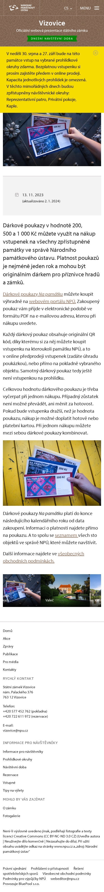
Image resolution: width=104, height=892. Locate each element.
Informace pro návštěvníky (23, 751)
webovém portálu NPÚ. (52, 301)
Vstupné (9, 782)
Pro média (10, 661)
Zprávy (8, 646)
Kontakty (9, 669)
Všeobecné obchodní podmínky (67, 873)
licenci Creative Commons (23, 836)
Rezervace (10, 774)
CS (66, 8)
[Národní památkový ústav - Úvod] (22, 8)
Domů (7, 630)
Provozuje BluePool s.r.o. (21, 883)
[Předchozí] (12, 591)
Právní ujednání (15, 868)
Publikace (10, 654)
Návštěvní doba (14, 767)
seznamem (66, 535)
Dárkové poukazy (33, 294)
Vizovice (52, 22)
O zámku (9, 808)
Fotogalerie (11, 815)
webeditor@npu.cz (65, 878)
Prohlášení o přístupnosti (50, 868)
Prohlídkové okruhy (17, 759)
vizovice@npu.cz (15, 730)
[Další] (92, 591)
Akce (6, 638)
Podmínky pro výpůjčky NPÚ (25, 878)
